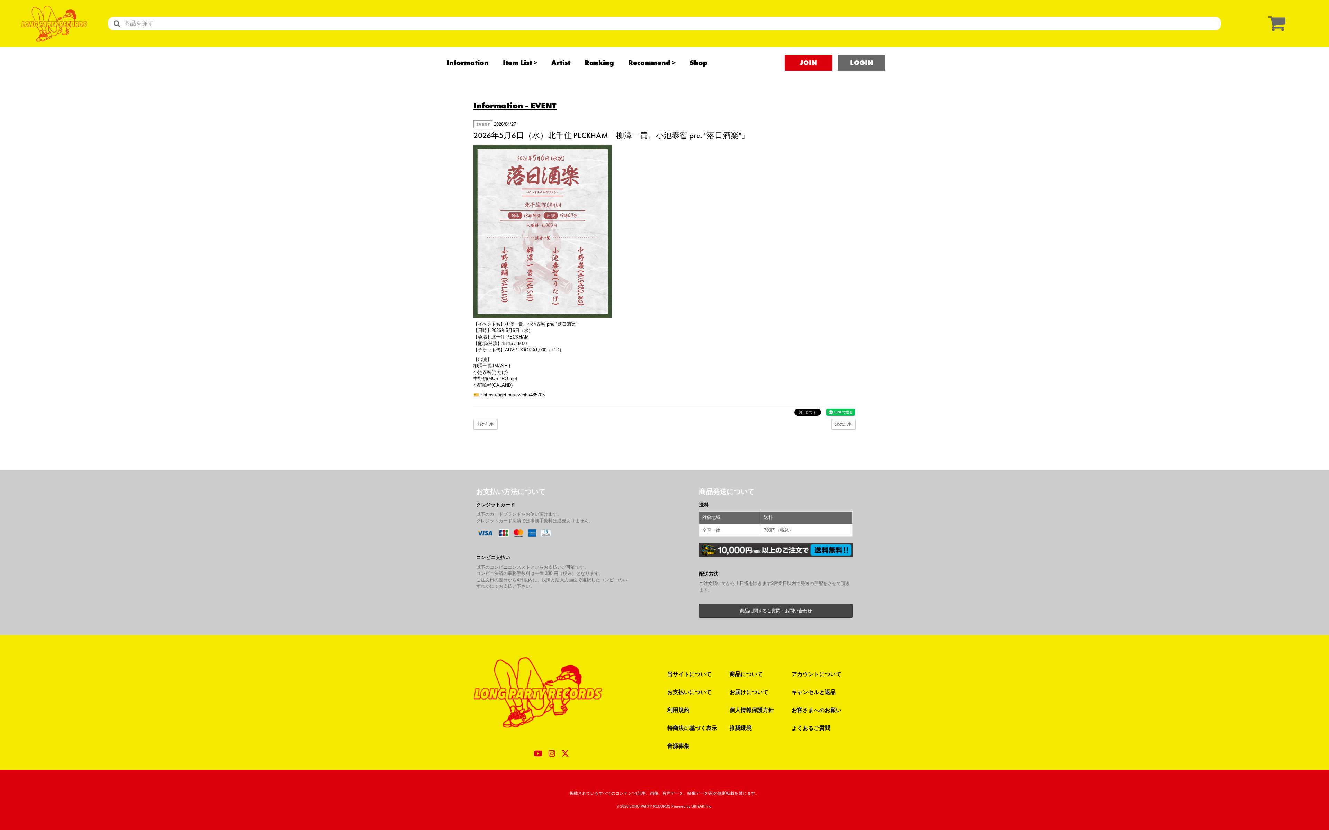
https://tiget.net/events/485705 (514, 394)
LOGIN (861, 62)
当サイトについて (689, 673)
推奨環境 (741, 727)
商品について (746, 673)
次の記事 (843, 424)
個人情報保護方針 (752, 709)
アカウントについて (816, 673)
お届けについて (749, 691)
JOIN (808, 62)
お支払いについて (689, 691)
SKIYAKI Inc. (701, 806)
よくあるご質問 (811, 727)
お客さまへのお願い (816, 709)
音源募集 (678, 745)
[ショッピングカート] (1275, 23)
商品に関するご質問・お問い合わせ (776, 610)
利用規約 (678, 709)
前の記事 (485, 424)
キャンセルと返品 (814, 691)
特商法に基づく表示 (692, 727)
